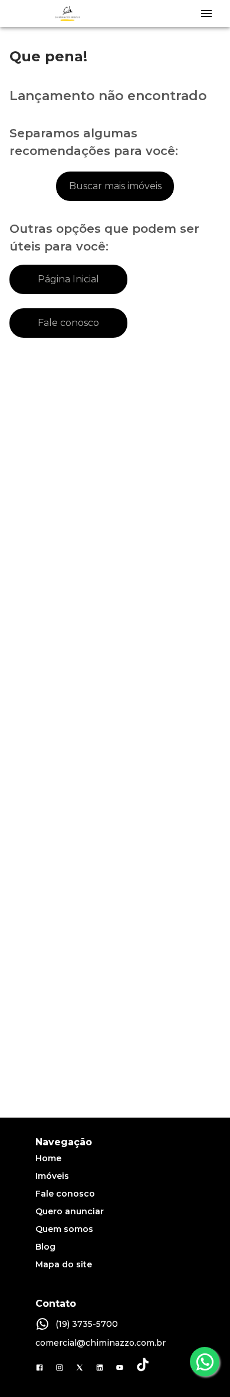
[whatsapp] (204, 1361)
